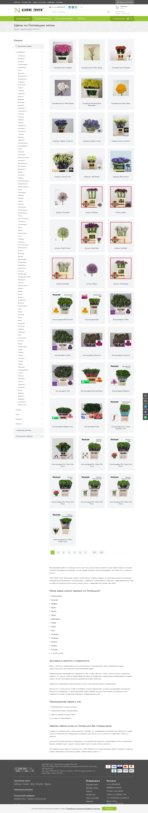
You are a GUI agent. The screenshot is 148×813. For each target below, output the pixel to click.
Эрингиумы (21, 280)
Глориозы (21, 134)
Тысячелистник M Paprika (121, 68)
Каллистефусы (22, 306)
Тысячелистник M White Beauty (63, 103)
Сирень (20, 373)
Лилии (20, 189)
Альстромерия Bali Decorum (63, 320)
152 (101, 552)
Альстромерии (22, 64)
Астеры (20, 88)
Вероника (21, 396)
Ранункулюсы (22, 233)
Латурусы (21, 178)
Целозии (21, 271)
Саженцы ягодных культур (36, 799)
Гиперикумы (22, 126)
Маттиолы (21, 195)
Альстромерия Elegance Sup (62, 427)
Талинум (21, 376)
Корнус (53, 611)
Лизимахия (21, 332)
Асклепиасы (22, 85)
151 (94, 552)
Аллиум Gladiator (91, 212)
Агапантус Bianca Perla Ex (121, 141)
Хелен (20, 318)
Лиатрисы (21, 329)
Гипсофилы (21, 128)
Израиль (18, 410)
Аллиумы (21, 61)
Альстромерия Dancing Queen (92, 391)
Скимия (20, 355)
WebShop (81, 18)
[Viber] (73, 7)
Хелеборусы (22, 265)
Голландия (21, 52)
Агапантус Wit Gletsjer (92, 177)
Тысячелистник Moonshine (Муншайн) (91, 104)
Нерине (20, 201)
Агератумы (21, 59)
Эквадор (18, 424)
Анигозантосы (22, 76)
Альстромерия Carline (121, 320)
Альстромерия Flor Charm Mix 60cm (62, 465)
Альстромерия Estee (91, 427)
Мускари (20, 198)
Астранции (21, 93)
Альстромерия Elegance (120, 391)
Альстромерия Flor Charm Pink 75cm (121, 503)
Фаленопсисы (22, 248)
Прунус (20, 344)
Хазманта (21, 315)
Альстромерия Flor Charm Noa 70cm (121, 465)
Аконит (20, 294)
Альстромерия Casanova (92, 355)
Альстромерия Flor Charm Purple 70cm (62, 540)
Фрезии (20, 256)
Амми (20, 70)
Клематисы (21, 160)
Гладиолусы (22, 131)
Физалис (21, 341)
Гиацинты (21, 123)
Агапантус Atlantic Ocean (92, 141)
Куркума (20, 172)
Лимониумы (22, 192)
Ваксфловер (22, 402)
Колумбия (19, 419)
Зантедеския (22, 405)
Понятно (109, 808)
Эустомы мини (22, 285)
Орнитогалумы (22, 213)
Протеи (20, 230)
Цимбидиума (22, 274)
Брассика (21, 303)
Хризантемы (22, 268)
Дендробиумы (23, 146)
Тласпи (20, 381)
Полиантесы (22, 221)
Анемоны (21, 73)
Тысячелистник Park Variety (120, 103)
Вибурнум (21, 399)
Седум (20, 349)
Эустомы (21, 283)
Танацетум (21, 379)
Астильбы (21, 91)
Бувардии (21, 99)
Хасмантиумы (22, 262)
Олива (53, 622)
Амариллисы (22, 67)
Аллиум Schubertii (120, 248)
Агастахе (21, 297)
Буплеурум (21, 102)
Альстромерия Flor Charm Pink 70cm (92, 503)
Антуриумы (21, 82)
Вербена (21, 393)
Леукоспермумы (23, 187)
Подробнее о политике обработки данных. (83, 808)
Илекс (20, 320)
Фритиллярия (22, 259)
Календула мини (23, 158)
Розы (19, 236)
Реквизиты (51, 2)
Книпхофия (21, 323)
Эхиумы (20, 288)
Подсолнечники (23, 219)
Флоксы (20, 251)
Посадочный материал (64, 18)
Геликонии (21, 108)
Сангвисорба (22, 347)
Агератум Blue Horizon (121, 177)
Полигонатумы (22, 224)
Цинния (54, 645)
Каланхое (21, 152)
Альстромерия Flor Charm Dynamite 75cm (120, 428)
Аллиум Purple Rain (92, 248)
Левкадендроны (23, 181)
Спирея (20, 361)
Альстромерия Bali (91, 320)
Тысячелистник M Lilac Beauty (91, 68)
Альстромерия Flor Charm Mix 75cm (91, 465)
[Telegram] (69, 7)
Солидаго (21, 358)
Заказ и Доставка (39, 2)
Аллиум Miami (121, 212)
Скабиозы (21, 242)
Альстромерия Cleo (63, 391)
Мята (19, 335)
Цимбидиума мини (24, 277)
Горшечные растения (42, 18)
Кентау (20, 312)
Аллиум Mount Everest (63, 248)
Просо (20, 227)
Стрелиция (21, 367)
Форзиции (21, 253)
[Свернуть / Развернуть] (42, 46)
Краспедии (21, 169)
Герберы (21, 120)
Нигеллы (21, 204)
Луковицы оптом (20, 799)
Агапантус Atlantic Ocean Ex (63, 141)
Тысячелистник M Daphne (63, 68)
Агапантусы (21, 56)
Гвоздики (21, 105)
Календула (21, 155)
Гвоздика (54, 600)
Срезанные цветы (23, 18)
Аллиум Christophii (62, 212)
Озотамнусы (22, 207)
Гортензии (21, 140)
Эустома (54, 649)
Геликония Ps (22, 111)
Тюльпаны (21, 387)
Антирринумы (22, 79)
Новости (17, 2)
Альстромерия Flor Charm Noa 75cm (63, 503)
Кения (18, 414)
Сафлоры (21, 239)
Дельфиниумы (23, 143)
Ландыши (21, 175)
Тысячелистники (23, 245)
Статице (20, 364)
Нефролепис (55, 619)
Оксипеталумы (22, 210)
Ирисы (53, 607)
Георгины (21, 117)
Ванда (20, 390)
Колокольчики (22, 163)
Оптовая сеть (26, 2)
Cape (19, 309)
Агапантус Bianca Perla (63, 177)
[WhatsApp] (76, 7)
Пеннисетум (22, 338)
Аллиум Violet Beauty (120, 284)
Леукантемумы (23, 184)
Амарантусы (22, 300)
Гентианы (21, 114)
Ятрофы (20, 291)
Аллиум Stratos (91, 284)
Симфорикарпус (23, 370)
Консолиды (21, 166)
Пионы (20, 216)
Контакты (59, 2)
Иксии (20, 149)
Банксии (20, 96)
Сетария (20, 352)
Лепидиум (21, 326)
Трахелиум (21, 384)
